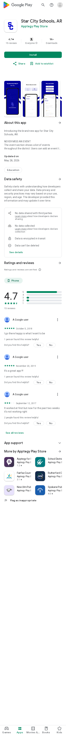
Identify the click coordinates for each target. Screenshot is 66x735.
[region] (33, 41)
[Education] (13, 170)
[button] (36, 43)
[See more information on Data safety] (59, 179)
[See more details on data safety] (16, 252)
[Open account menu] (60, 5)
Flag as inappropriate (20, 500)
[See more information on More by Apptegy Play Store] (59, 451)
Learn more (21, 216)
